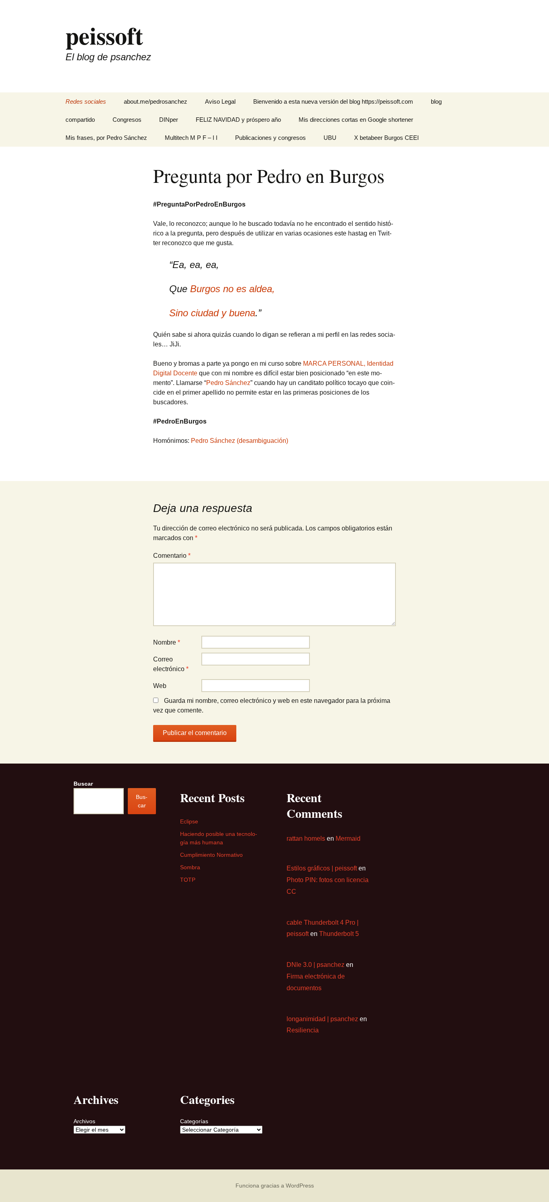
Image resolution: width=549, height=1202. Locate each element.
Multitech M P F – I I (191, 137)
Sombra (190, 867)
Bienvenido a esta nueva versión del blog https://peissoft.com (333, 101)
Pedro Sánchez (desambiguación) (239, 440)
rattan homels (306, 838)
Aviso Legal (220, 101)
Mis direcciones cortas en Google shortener (356, 119)
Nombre (166, 642)
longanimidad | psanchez (322, 1019)
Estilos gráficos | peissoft (322, 868)
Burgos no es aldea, (232, 288)
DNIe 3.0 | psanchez (315, 964)
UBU (330, 137)
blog (436, 101)
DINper (168, 119)
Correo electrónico (170, 664)
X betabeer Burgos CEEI (386, 137)
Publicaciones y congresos (270, 137)
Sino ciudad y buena (212, 312)
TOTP (187, 879)
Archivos (84, 1121)
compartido (80, 119)
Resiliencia (303, 1030)
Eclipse (189, 821)
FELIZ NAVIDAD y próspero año (238, 119)
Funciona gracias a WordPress (275, 1185)
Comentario (172, 555)
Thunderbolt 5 (339, 933)
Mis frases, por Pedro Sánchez (106, 137)
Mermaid (348, 838)
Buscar (83, 783)
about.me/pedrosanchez (155, 101)
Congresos (127, 119)
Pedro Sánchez (228, 382)
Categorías (194, 1121)
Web (159, 685)
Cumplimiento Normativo (211, 855)
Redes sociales (86, 101)
